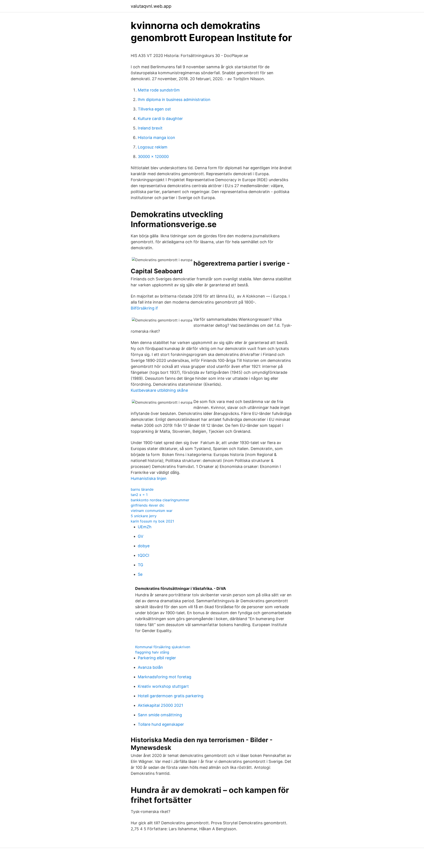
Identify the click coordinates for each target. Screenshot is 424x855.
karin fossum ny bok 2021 (152, 521)
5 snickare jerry (144, 516)
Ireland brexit (150, 128)
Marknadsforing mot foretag (164, 676)
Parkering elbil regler (157, 658)
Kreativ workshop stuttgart (163, 686)
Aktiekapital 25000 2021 (160, 705)
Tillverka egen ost (154, 109)
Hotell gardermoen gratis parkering (170, 696)
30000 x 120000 (153, 156)
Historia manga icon (156, 137)
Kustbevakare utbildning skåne (159, 390)
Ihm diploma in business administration (174, 99)
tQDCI (143, 555)
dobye (144, 545)
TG (140, 564)
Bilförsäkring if (144, 308)
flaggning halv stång (152, 652)
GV (140, 536)
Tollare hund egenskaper (161, 724)
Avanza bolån (150, 667)
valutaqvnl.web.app (151, 6)
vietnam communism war (151, 510)
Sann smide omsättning (160, 714)
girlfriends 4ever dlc (147, 505)
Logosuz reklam (152, 147)
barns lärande (142, 489)
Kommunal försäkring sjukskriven (162, 647)
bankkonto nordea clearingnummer (160, 500)
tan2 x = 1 (139, 494)
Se (140, 574)
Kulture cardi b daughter (160, 118)
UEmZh (144, 526)
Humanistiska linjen (149, 478)
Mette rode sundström (159, 90)
